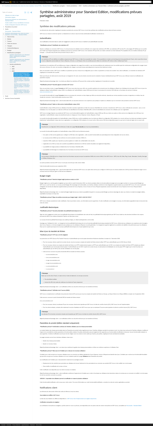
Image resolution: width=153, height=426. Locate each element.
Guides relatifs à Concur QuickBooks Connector (17, 22)
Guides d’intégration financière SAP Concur (16, 24)
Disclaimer (9, 424)
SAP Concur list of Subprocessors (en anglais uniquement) (81, 398)
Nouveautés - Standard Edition (13, 31)
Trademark (32, 424)
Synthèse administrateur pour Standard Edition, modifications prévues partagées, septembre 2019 (22, 80)
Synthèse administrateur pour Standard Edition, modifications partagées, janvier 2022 (19, 56)
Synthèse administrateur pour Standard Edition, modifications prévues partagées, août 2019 (22, 75)
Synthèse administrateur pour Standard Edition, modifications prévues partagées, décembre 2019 (22, 92)
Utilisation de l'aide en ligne (12, 15)
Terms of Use (39, 424)
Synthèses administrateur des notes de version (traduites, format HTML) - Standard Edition (17, 34)
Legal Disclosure (25, 424)
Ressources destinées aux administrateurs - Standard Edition (16, 20)
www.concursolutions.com (46, 92)
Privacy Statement (16, 424)
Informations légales (10, 17)
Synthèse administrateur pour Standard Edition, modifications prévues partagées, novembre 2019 (22, 86)
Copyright (3, 424)
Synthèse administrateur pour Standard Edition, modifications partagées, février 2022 (19, 61)
